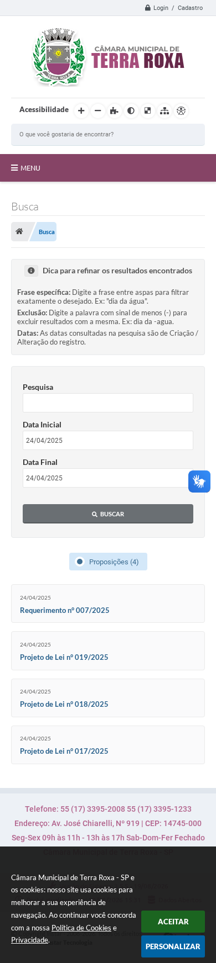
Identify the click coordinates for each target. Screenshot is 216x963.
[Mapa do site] (164, 111)
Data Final (40, 462)
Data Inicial (42, 424)
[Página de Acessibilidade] (181, 111)
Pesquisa (38, 386)
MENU (30, 168)
